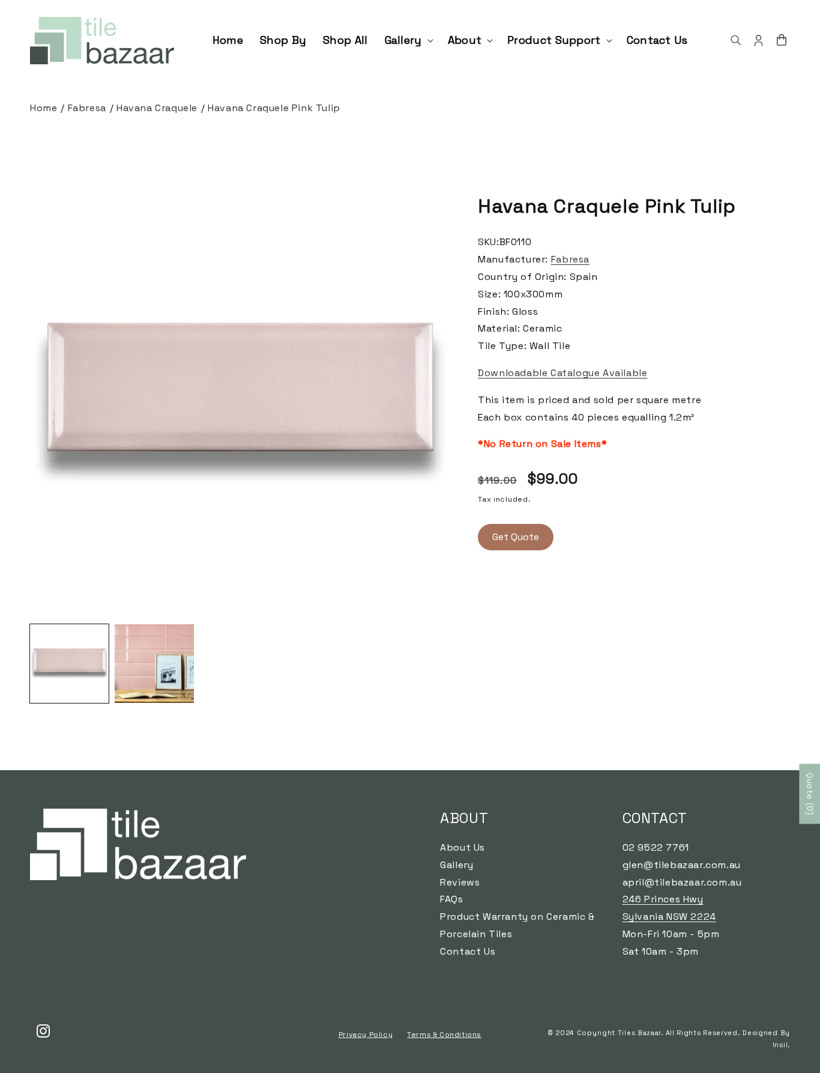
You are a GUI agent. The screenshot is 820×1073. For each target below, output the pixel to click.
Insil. (781, 1045)
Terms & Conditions (444, 1034)
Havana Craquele (156, 108)
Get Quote (515, 536)
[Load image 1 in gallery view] (69, 663)
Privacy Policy (366, 1034)
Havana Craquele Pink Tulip (274, 108)
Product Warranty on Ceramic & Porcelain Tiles (517, 926)
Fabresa (87, 108)
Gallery (456, 865)
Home (43, 108)
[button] (408, 40)
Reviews (460, 882)
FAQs (451, 899)
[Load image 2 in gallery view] (154, 663)
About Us (462, 847)
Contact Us (467, 951)
